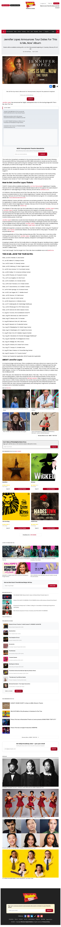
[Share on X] (54, 86)
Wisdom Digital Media (27, 922)
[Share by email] (57, 86)
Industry (24, 31)
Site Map (43, 919)
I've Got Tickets (22, 489)
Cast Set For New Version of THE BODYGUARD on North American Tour (14, 126)
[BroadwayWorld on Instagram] (28, 916)
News (15, 31)
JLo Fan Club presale (36, 186)
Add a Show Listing (15, 5)
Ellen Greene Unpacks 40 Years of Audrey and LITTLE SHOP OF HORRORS (30, 610)
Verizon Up (23, 205)
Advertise (11, 919)
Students (36, 31)
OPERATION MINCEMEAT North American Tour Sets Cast (17, 878)
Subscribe (52, 585)
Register (47, 31)
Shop (40, 31)
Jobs (31, 31)
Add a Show (18, 691)
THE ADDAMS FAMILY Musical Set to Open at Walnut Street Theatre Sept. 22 (31, 595)
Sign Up (30, 99)
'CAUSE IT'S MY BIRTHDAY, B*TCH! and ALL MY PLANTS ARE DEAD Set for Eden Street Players (14, 112)
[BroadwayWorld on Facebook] (25, 916)
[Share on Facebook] (50, 86)
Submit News (31, 919)
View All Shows (8, 691)
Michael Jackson (32, 378)
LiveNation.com (44, 189)
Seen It (8, 489)
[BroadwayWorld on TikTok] (35, 916)
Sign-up (50, 3)
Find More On (29, 535)
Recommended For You (8, 698)
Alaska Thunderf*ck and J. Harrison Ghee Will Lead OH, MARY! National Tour (23, 787)
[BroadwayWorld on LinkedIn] (31, 916)
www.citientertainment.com (17, 197)
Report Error (49, 919)
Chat (28, 31)
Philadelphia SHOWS (7, 620)
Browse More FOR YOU (29, 737)
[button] (58, 31)
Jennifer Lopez (6, 102)
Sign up (54, 749)
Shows (19, 31)
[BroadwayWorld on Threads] (38, 916)
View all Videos (6, 616)
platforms (51, 250)
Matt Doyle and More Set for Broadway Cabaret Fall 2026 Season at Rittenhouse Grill (14, 117)
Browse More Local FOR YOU (47, 435)
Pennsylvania (10, 31)
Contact (21, 919)
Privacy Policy (46, 922)
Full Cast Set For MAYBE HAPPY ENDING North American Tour (19, 848)
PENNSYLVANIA (30, 8)
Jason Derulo (11, 230)
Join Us (25, 919)
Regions (38, 919)
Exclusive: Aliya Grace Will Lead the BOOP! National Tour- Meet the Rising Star (23, 817)
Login (53, 31)
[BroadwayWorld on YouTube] (41, 916)
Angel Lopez (31, 225)
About (16, 919)
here (12, 231)
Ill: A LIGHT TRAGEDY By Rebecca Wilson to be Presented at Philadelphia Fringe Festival (14, 121)
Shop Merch (6, 5)
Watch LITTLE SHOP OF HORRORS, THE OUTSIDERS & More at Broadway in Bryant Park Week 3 (35, 600)
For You (9, 388)
